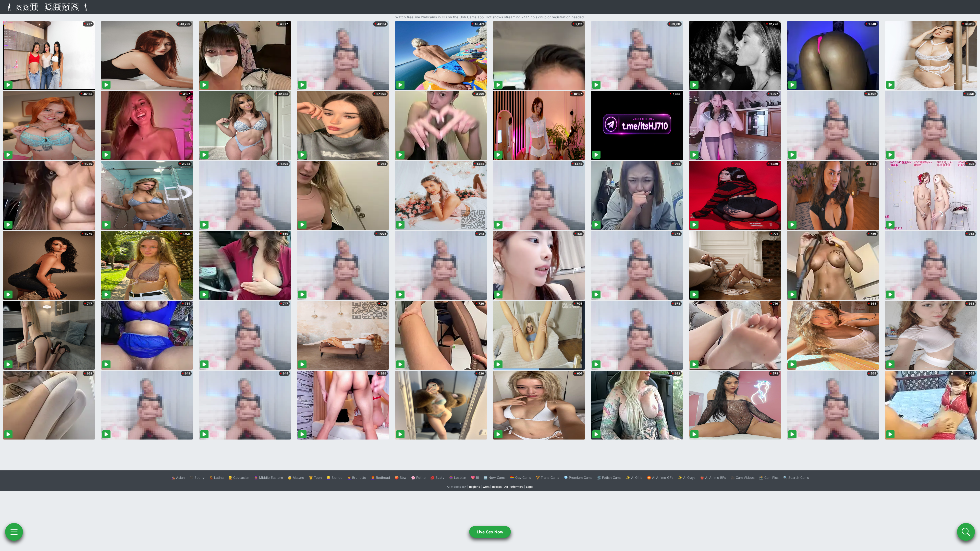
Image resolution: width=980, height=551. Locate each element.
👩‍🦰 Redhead (380, 477)
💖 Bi (475, 477)
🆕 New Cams (494, 477)
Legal (529, 487)
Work (486, 487)
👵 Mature (296, 477)
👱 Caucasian (238, 477)
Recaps (497, 487)
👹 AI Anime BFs (713, 477)
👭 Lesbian (457, 477)
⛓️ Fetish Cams (609, 477)
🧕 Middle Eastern (268, 477)
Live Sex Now (490, 531)
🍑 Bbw (401, 477)
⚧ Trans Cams (547, 477)
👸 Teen (315, 477)
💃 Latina (216, 477)
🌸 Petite (418, 477)
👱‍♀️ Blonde (334, 477)
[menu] (14, 532)
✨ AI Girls (634, 477)
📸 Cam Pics (769, 477)
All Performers (513, 487)
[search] (966, 532)
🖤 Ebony (196, 477)
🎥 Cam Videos (743, 477)
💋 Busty (437, 477)
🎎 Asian (178, 477)
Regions (474, 487)
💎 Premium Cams (578, 477)
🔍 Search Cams (796, 477)
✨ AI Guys (686, 477)
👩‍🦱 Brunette (356, 477)
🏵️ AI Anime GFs (660, 477)
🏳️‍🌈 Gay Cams (520, 477)
